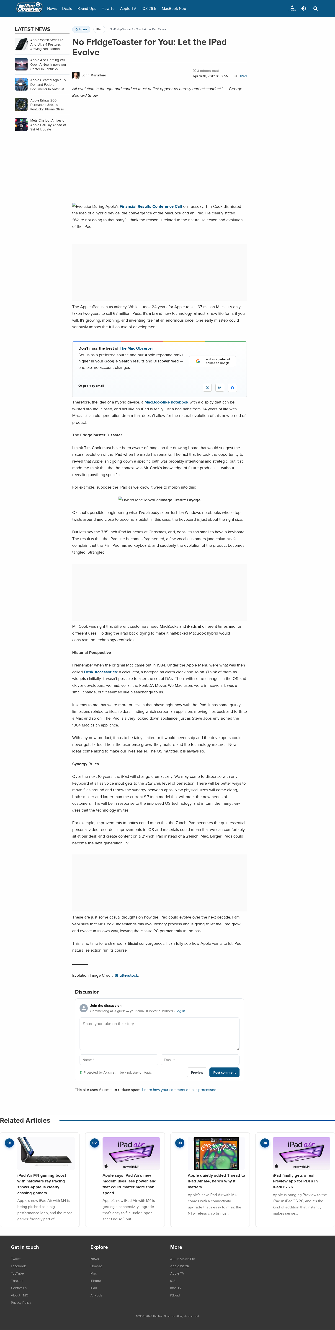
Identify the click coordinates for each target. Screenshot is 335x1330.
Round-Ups (86, 8)
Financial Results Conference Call (151, 206)
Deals (67, 8)
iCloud (175, 1295)
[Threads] (219, 388)
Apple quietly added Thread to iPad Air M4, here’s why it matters (216, 1181)
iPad (99, 29)
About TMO (19, 1295)
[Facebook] (232, 388)
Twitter (16, 1258)
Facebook (18, 1265)
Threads (17, 1280)
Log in (180, 1011)
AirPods (96, 1295)
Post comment (224, 1072)
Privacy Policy (21, 1302)
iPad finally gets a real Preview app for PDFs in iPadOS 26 (295, 1181)
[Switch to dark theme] (303, 8)
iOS (172, 1280)
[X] (207, 388)
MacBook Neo (174, 8)
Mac (93, 1273)
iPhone (95, 1280)
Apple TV (128, 8)
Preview (197, 1072)
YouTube (17, 1273)
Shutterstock (126, 975)
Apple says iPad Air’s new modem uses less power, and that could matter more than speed (130, 1184)
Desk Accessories (100, 672)
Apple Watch (179, 1265)
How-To (108, 8)
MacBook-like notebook (166, 402)
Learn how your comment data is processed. (179, 1089)
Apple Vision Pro (182, 1258)
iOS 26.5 (149, 8)
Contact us (19, 1287)
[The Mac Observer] (29, 8)
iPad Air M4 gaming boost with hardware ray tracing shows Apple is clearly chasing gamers (41, 1184)
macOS (175, 1287)
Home (83, 29)
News (52, 8)
